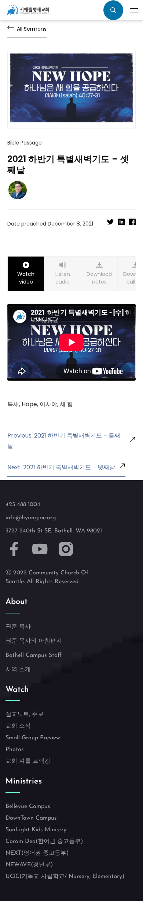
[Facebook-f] (14, 549)
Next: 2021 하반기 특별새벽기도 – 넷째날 (61, 467)
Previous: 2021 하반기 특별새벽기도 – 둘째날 (63, 440)
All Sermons (32, 28)
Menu (134, 10)
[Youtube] (40, 549)
